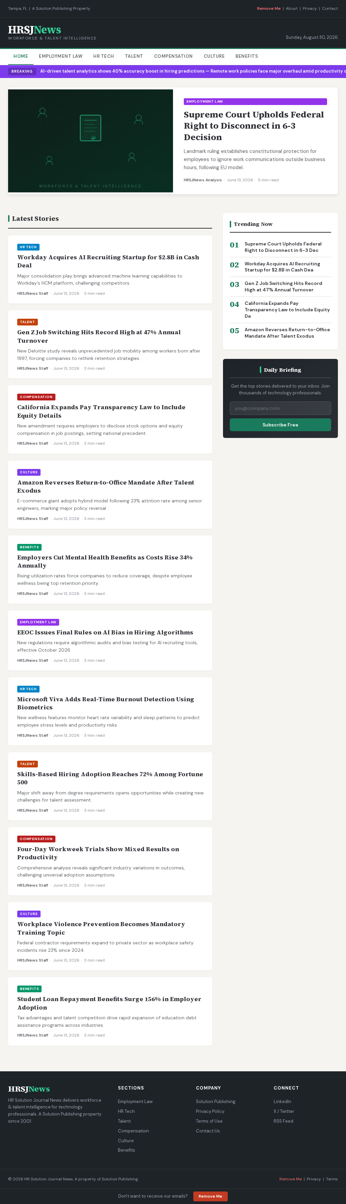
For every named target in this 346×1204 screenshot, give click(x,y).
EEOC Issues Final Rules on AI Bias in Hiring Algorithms (105, 632)
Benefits (247, 56)
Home (21, 56)
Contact (330, 8)
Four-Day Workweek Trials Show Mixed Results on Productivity (98, 853)
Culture (214, 56)
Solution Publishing (216, 1101)
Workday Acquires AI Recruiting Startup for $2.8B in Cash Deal (108, 261)
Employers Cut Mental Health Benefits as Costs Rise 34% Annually (105, 561)
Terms (332, 1179)
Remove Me (269, 8)
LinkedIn (282, 1101)
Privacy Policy (210, 1111)
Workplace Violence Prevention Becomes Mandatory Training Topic (101, 928)
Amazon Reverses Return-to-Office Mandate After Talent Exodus (105, 486)
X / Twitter (284, 1111)
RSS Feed (283, 1121)
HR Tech (103, 56)
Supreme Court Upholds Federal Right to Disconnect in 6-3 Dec (283, 247)
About (292, 8)
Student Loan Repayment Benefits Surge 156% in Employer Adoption (109, 1003)
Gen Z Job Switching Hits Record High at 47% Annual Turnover (99, 336)
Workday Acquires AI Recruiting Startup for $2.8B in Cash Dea (282, 267)
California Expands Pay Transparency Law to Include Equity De (287, 309)
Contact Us (208, 1131)
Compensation (173, 56)
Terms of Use (209, 1121)
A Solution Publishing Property (61, 8)
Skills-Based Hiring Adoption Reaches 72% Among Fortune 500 (110, 778)
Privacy (310, 8)
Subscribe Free (280, 425)
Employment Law (60, 56)
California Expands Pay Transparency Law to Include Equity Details (101, 411)
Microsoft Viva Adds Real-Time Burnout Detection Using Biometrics (105, 703)
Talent (134, 56)
